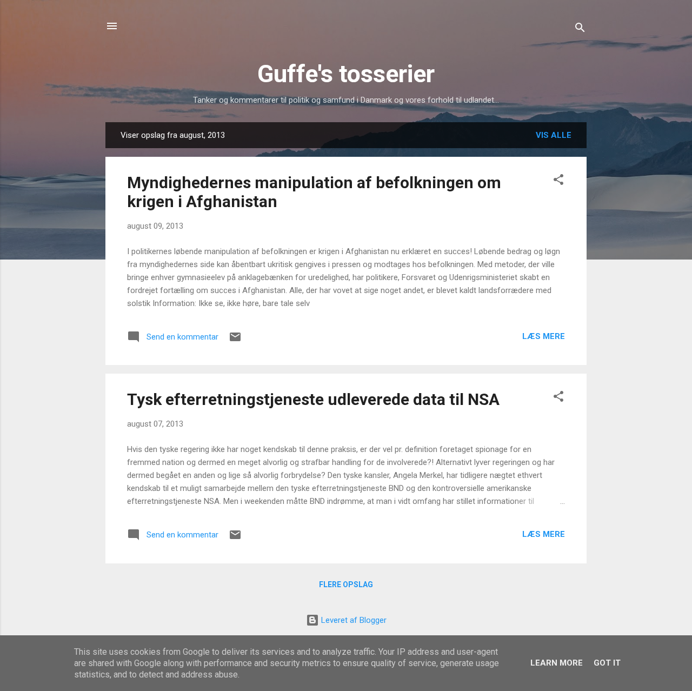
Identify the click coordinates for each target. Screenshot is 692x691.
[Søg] (580, 29)
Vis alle (553, 135)
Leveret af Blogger (353, 620)
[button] (558, 181)
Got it (607, 663)
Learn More (556, 663)
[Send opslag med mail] (235, 341)
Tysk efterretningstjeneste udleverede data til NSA (313, 399)
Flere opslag (346, 584)
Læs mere (543, 336)
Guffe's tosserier (346, 73)
